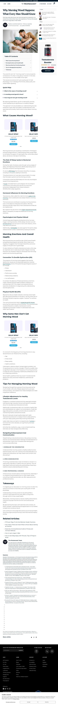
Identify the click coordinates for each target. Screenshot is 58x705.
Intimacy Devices (6, 672)
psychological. (7, 264)
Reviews (18, 672)
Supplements (6, 668)
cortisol (32, 421)
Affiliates (44, 666)
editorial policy (20, 563)
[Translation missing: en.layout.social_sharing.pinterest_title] (36, 637)
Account (49, 3)
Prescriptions (6, 680)
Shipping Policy (32, 666)
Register (44, 662)
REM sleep (12, 171)
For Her (4, 664)
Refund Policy (32, 664)
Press (17, 674)
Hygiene (5, 676)
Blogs (17, 662)
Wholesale (45, 664)
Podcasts (18, 664)
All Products (6, 660)
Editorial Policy (32, 670)
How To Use (19, 660)
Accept (28, 702)
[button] (53, 4)
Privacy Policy (16, 699)
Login (44, 660)
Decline (47, 702)
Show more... (31, 61)
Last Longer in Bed (20, 666)
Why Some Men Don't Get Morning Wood (15, 65)
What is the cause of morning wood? (15, 91)
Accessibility (32, 662)
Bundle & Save (6, 678)
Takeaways (8, 69)
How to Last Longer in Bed (12, 533)
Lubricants (5, 670)
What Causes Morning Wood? (13, 60)
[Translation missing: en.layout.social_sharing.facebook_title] (34, 637)
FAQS (17, 670)
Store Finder (43, 3)
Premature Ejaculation (21, 668)
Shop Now (48, 70)
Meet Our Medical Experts (22, 676)
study (5, 183)
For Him (4, 662)
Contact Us (31, 660)
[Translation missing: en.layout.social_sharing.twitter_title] (31, 637)
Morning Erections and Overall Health (14, 62)
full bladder (14, 228)
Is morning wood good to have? (13, 94)
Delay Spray (5, 666)
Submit (21, 650)
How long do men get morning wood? (15, 97)
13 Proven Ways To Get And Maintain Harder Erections (20, 522)
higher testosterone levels (29, 209)
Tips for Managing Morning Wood (13, 67)
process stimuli (7, 223)
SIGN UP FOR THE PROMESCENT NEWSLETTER (13, 647)
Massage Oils (6, 674)
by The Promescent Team (13, 25)
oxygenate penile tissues (28, 302)
